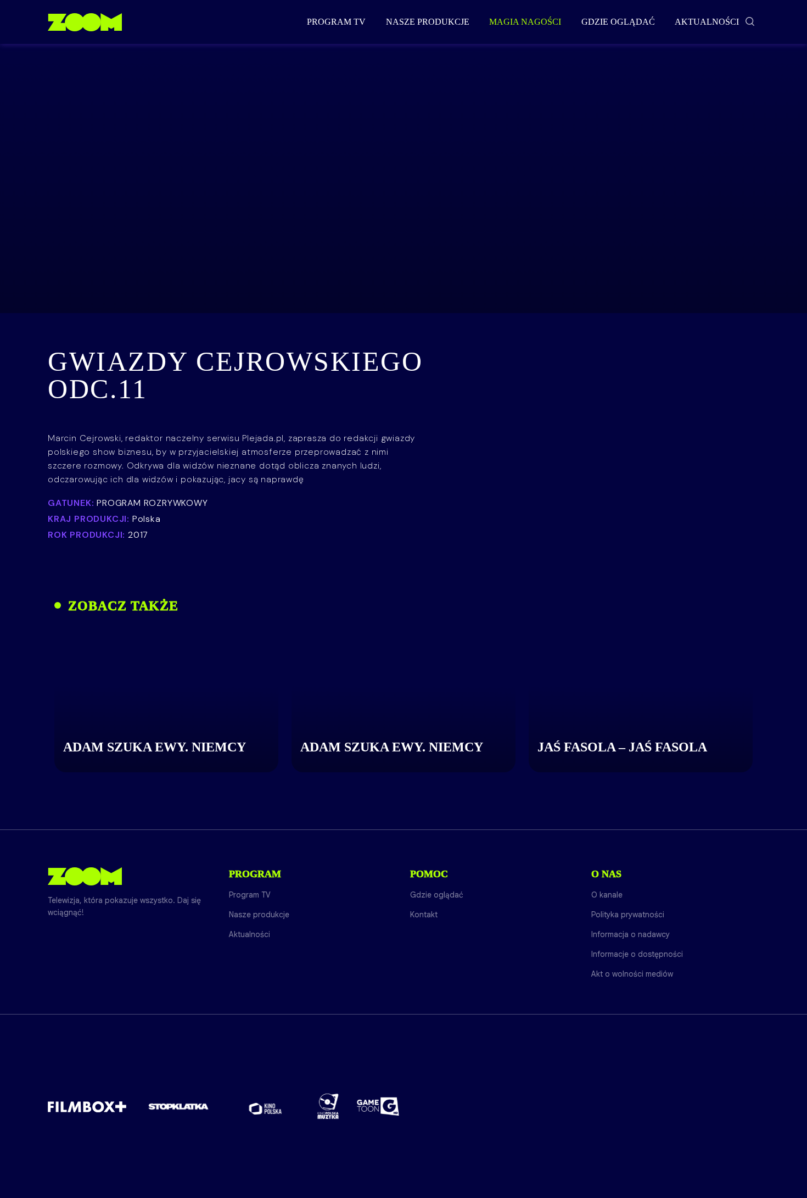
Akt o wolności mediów (632, 974)
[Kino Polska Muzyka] (328, 1106)
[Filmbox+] (87, 1106)
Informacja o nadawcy (630, 934)
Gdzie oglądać (618, 21)
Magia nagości (525, 21)
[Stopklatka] (178, 1106)
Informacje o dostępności (637, 954)
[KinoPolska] (265, 1106)
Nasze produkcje (427, 21)
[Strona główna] (85, 22)
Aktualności (707, 21)
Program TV (336, 21)
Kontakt (424, 915)
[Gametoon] (378, 1106)
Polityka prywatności (627, 915)
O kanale (607, 895)
